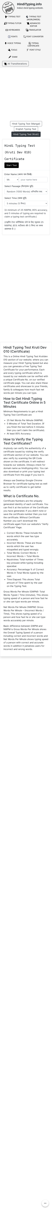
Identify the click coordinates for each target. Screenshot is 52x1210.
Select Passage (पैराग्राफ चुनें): (19, 186)
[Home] (8, 7)
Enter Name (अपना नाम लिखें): (18, 174)
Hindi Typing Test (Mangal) (26, 123)
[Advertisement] (26, 95)
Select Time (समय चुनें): (15, 198)
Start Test (11, 165)
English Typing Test (26, 129)
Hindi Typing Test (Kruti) (26, 134)
